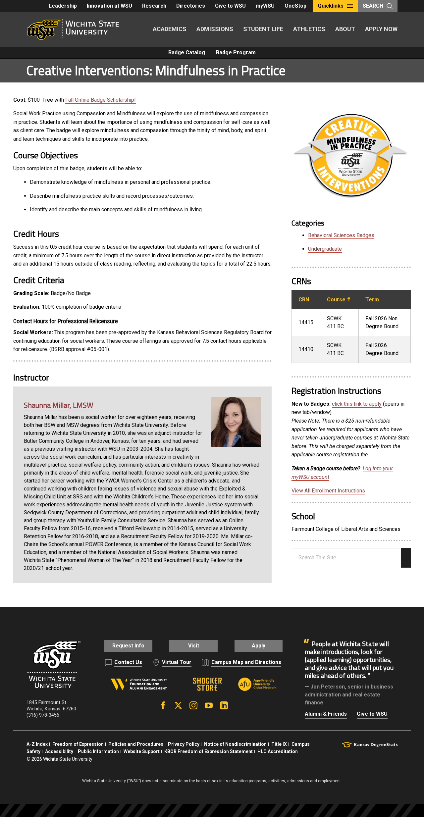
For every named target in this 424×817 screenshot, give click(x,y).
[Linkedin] (224, 705)
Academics (169, 29)
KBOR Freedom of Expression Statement (208, 751)
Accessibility (59, 751)
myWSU (265, 6)
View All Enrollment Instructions (328, 490)
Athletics (309, 29)
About (345, 29)
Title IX (279, 744)
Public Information (98, 751)
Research (154, 6)
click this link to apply (357, 404)
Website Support (142, 751)
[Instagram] (193, 705)
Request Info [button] (128, 645)
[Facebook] (163, 705)
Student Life (263, 29)
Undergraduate (325, 249)
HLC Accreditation (277, 751)
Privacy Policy (183, 744)
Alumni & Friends (326, 714)
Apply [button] (258, 645)
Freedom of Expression (78, 744)
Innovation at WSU (109, 6)
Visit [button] (193, 645)
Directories (190, 6)
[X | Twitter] (178, 705)
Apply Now (381, 29)
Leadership (63, 6)
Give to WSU (230, 6)
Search (373, 6)
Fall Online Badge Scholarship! (100, 100)
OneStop (295, 6)
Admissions (214, 29)
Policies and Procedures (135, 744)
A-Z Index (37, 744)
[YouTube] (209, 705)
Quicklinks (331, 6)
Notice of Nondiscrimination (235, 744)
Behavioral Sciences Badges (341, 235)
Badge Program (236, 52)
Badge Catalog (186, 52)
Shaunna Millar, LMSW (58, 405)
